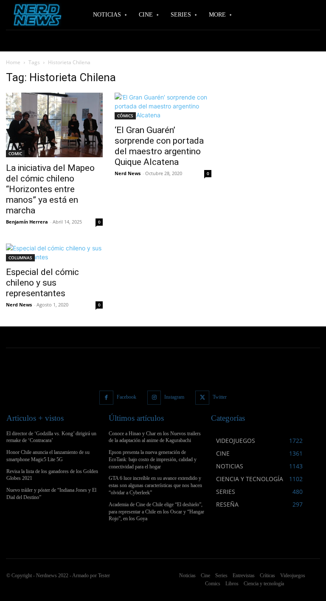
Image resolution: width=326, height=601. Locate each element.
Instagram (174, 397)
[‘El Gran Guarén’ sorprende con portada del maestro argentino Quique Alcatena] (163, 106)
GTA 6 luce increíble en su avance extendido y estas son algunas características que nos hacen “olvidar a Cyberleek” (155, 485)
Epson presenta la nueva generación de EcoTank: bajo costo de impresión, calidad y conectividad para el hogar (153, 459)
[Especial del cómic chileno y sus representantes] (54, 252)
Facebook (126, 397)
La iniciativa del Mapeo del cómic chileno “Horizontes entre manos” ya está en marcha (50, 189)
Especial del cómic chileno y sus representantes (42, 282)
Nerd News (128, 173)
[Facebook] (106, 398)
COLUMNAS (20, 258)
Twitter (220, 397)
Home (13, 62)
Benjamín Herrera (27, 221)
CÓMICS (125, 116)
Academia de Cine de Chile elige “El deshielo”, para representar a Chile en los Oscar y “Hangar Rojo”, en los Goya (156, 512)
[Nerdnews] (36, 15)
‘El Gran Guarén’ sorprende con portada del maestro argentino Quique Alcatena (159, 146)
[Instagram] (154, 398)
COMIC (15, 153)
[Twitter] (202, 398)
